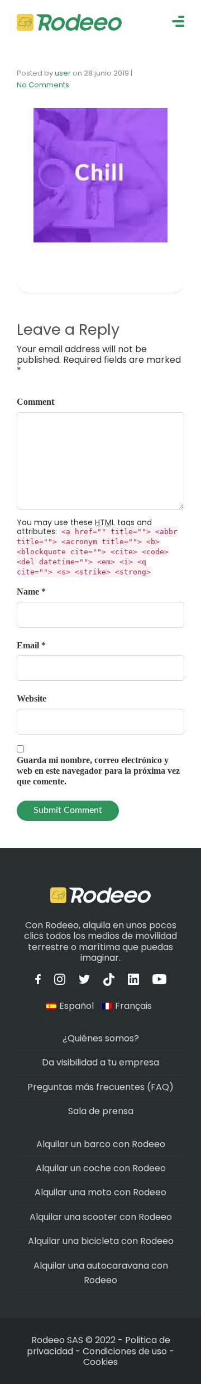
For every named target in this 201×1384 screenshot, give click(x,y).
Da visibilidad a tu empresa (100, 1062)
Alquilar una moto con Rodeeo (100, 1192)
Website (31, 698)
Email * (31, 645)
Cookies (100, 1361)
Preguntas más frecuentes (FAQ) (100, 1087)
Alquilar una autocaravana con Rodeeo (101, 1273)
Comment (35, 401)
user (63, 73)
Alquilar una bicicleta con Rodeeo (101, 1241)
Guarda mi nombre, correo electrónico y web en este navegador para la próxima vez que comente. (98, 770)
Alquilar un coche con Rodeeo (101, 1168)
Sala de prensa (100, 1111)
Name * (31, 591)
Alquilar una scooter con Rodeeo (101, 1216)
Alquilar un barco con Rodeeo (100, 1144)
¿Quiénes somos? (101, 1038)
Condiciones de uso (125, 1351)
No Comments (43, 85)
